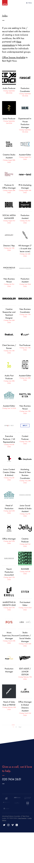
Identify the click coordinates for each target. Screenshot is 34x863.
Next (20, 727)
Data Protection (22, 818)
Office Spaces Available (13, 57)
